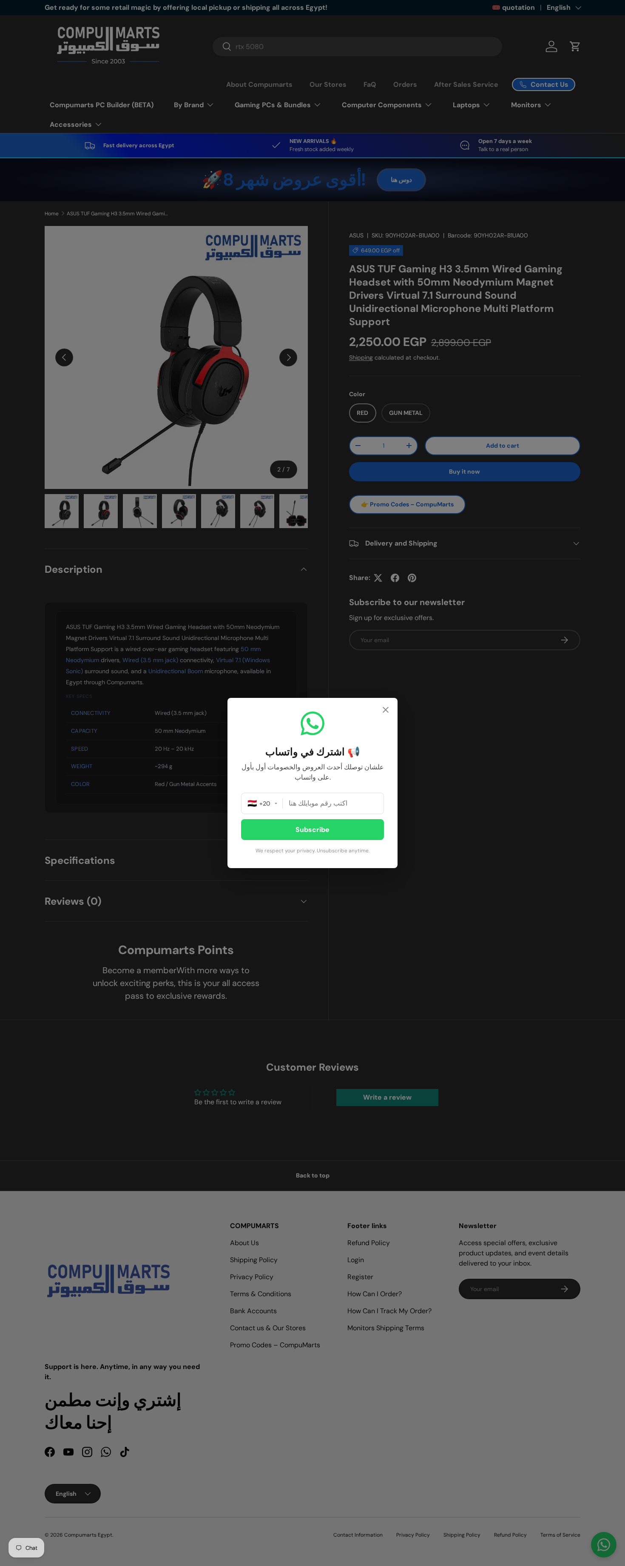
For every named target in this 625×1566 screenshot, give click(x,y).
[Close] (385, 711)
